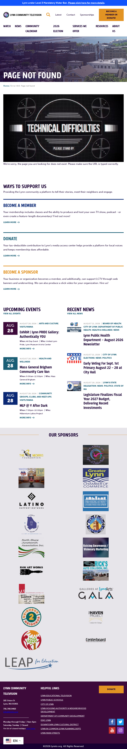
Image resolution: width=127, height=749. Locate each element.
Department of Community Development (63, 716)
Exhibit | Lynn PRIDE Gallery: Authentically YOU (39, 334)
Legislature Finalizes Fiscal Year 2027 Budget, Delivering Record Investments (103, 401)
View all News (75, 313)
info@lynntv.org (10, 712)
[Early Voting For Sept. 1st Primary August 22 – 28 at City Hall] (74, 358)
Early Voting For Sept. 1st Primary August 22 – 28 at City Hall (103, 367)
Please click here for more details (86, 2)
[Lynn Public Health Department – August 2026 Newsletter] (74, 327)
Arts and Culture (48, 323)
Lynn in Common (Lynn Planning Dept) (61, 728)
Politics (107, 358)
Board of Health (112, 323)
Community (45, 393)
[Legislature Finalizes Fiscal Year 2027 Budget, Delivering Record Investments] (74, 386)
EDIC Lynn (46, 720)
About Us (116, 28)
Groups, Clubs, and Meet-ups (35, 397)
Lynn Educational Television (56, 695)
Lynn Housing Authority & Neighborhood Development (63, 710)
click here (30, 728)
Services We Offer (79, 28)
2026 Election (58, 28)
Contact (70, 14)
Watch (7, 26)
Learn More (11, 222)
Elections (89, 358)
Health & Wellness (102, 330)
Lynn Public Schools (52, 700)
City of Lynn (90, 327)
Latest (58, 14)
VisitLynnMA (26, 327)
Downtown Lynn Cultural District (60, 724)
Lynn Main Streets (50, 733)
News (18, 26)
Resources (102, 26)
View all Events (12, 313)
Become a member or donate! (111, 14)
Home (6, 86)
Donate (111, 689)
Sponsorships (87, 14)
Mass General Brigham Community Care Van (36, 369)
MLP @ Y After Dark (34, 405)
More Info (27, 349)
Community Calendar (32, 28)
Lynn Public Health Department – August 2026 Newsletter (103, 340)
